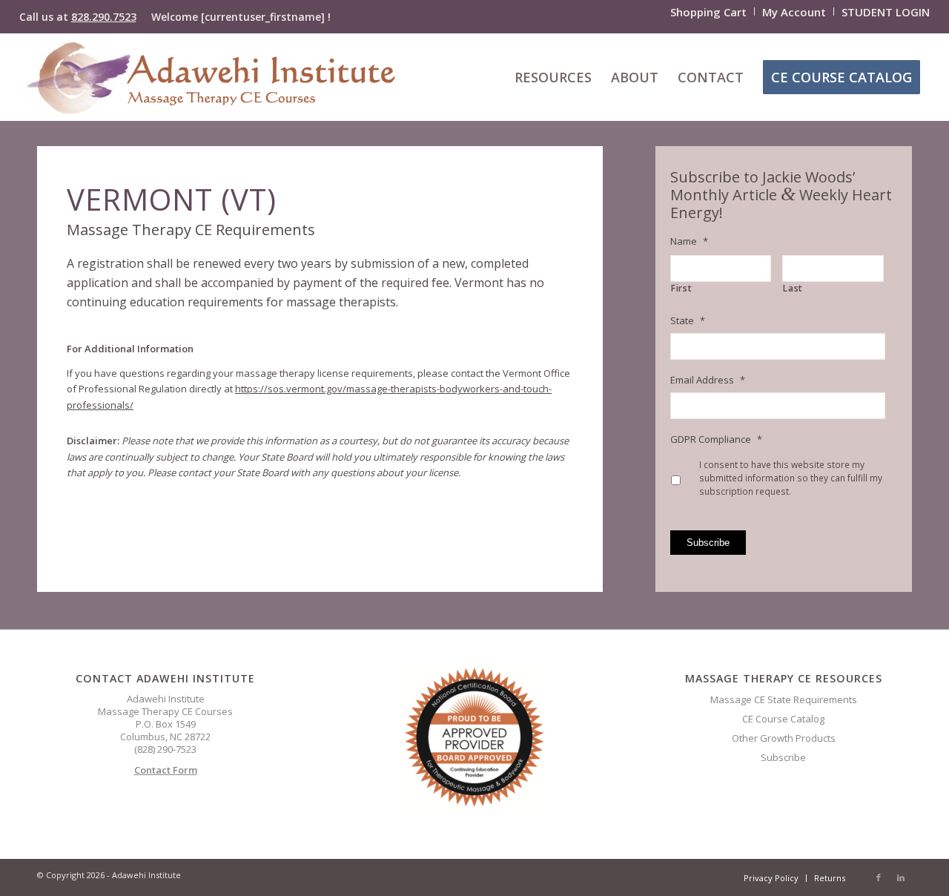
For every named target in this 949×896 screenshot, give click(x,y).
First (681, 288)
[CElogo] (210, 77)
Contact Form (165, 770)
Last (793, 288)
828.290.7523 (103, 17)
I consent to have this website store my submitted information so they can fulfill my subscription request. (790, 478)
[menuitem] (709, 11)
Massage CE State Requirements (783, 699)
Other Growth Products (784, 738)
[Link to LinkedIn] (901, 877)
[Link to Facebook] (878, 877)
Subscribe (708, 542)
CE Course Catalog (783, 718)
